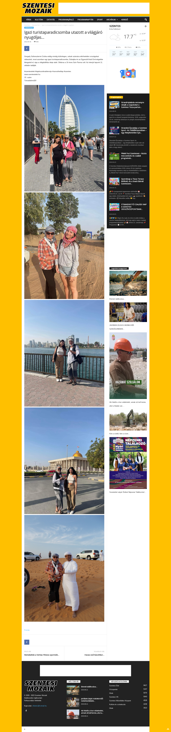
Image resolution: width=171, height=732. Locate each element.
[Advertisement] (103, 8)
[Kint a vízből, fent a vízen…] (128, 419)
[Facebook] (26, 48)
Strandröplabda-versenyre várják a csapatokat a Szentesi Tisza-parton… (132, 104)
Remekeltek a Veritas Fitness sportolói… (41, 655)
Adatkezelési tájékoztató (33, 698)
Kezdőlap (27, 25)
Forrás (27, 630)
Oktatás (51, 19)
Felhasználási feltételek (32, 701)
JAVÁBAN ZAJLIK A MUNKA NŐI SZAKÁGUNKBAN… (92, 700)
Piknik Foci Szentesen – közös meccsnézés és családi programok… (134, 155)
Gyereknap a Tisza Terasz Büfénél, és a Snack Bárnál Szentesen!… (132, 181)
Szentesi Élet (36, 25)
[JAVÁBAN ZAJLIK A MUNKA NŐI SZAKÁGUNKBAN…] (128, 312)
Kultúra (39, 19)
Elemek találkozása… (117, 299)
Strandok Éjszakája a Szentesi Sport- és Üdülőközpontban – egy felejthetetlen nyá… (134, 130)
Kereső (124, 19)
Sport (100, 19)
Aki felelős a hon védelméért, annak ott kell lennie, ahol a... (92, 712)
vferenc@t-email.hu (39, 706)
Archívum (111, 19)
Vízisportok (113, 689)
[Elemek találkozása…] (128, 283)
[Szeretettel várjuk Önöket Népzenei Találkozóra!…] (128, 463)
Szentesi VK (113, 697)
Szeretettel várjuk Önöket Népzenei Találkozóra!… (127, 492)
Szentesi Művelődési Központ (120, 701)
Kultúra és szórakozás (117, 704)
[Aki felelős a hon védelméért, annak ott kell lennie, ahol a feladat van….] (128, 365)
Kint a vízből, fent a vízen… (119, 434)
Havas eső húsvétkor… (94, 655)
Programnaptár (85, 19)
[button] (145, 19)
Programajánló (66, 19)
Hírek (28, 19)
